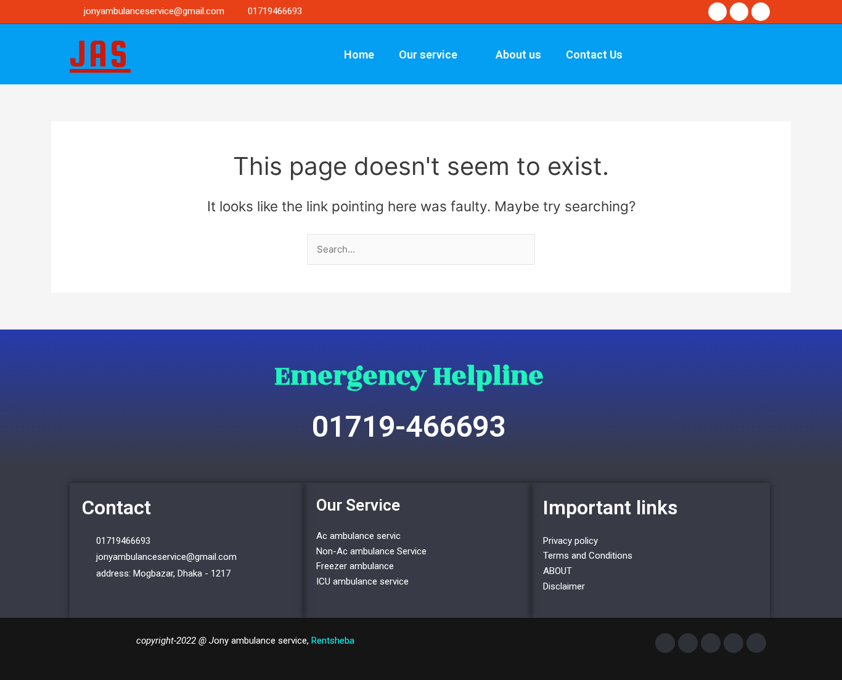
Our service (428, 54)
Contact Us (594, 54)
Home (359, 54)
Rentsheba (332, 640)
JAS (100, 53)
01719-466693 (408, 426)
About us (518, 54)
